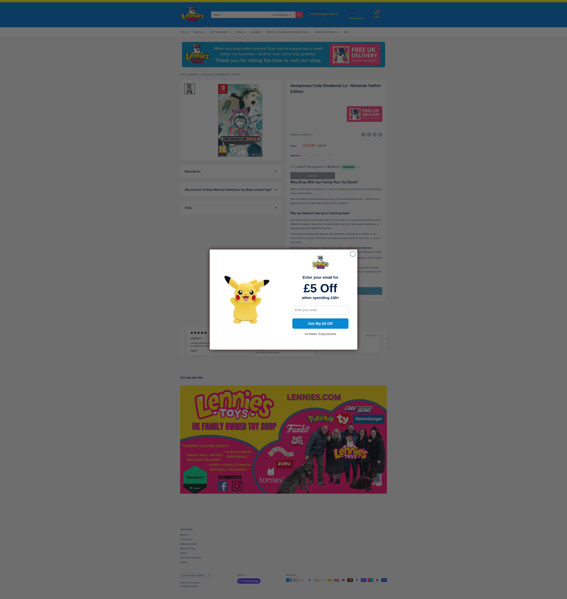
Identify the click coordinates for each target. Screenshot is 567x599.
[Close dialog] (353, 254)
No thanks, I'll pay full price (320, 334)
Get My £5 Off (320, 323)
